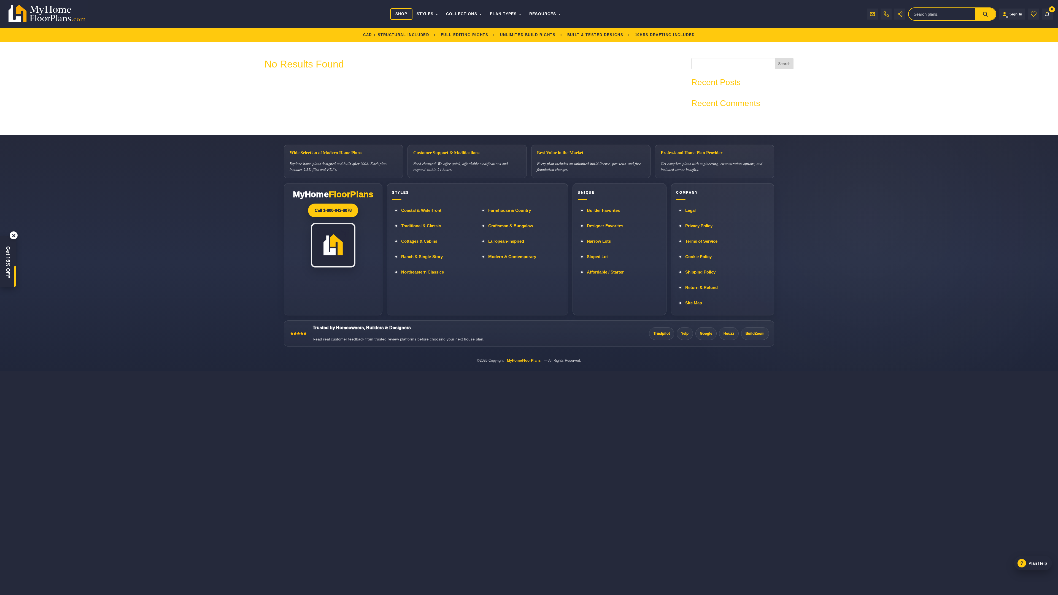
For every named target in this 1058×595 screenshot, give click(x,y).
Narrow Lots (599, 241)
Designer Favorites (605, 226)
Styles (425, 14)
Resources (542, 14)
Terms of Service (701, 241)
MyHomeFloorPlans (524, 360)
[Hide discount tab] (14, 235)
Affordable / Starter (605, 272)
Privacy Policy (698, 226)
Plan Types (503, 14)
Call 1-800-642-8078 (333, 210)
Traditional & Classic (421, 226)
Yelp (685, 333)
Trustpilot (662, 333)
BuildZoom (755, 333)
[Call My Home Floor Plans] (886, 14)
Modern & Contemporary (512, 257)
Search (784, 63)
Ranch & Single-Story (422, 257)
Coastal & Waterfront (421, 210)
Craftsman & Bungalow (510, 226)
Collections (461, 14)
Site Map (693, 303)
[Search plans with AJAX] (985, 14)
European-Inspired (506, 241)
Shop (401, 14)
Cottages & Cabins (419, 241)
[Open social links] (899, 14)
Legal (690, 210)
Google (706, 333)
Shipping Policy (700, 272)
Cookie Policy (698, 257)
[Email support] (872, 14)
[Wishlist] (1033, 14)
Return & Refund (701, 287)
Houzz (729, 333)
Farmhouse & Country (509, 210)
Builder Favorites (603, 210)
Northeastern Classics (422, 272)
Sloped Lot (597, 257)
